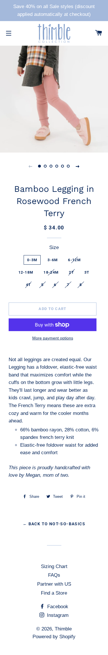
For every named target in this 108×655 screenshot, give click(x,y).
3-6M (53, 260)
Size (54, 247)
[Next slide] (77, 166)
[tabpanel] (54, 98)
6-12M (74, 260)
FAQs (54, 575)
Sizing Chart (54, 566)
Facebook (57, 606)
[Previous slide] (30, 166)
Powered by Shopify (54, 636)
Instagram (57, 615)
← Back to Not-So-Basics (54, 524)
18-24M (50, 272)
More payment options (52, 338)
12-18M (25, 272)
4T (28, 285)
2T (71, 272)
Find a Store (54, 593)
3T (87, 272)
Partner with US (54, 584)
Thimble (63, 629)
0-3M (32, 260)
